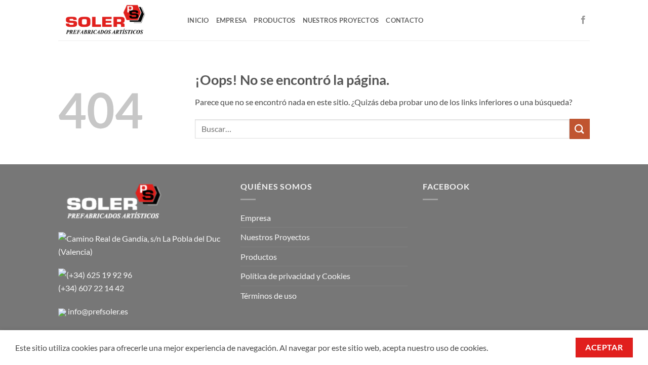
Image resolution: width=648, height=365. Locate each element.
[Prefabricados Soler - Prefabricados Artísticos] (115, 20)
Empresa (255, 217)
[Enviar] (580, 129)
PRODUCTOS (274, 20)
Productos (258, 256)
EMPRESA (231, 20)
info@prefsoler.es (98, 311)
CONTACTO (404, 20)
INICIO (198, 20)
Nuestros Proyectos (275, 237)
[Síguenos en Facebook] (583, 20)
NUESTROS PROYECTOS (341, 20)
